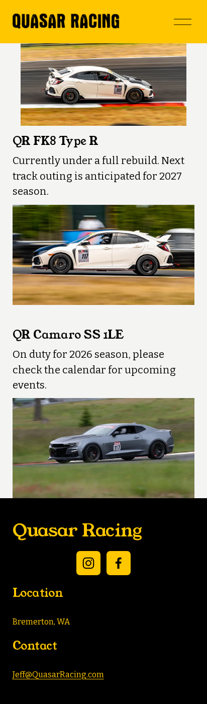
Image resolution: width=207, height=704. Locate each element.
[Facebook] (119, 563)
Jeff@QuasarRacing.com (58, 674)
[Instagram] (88, 563)
